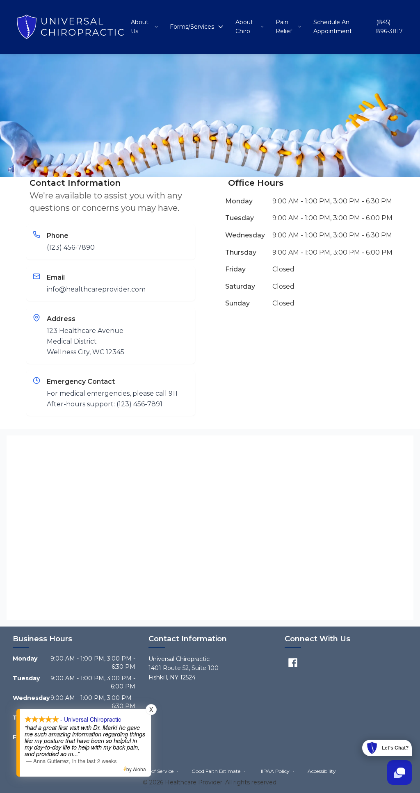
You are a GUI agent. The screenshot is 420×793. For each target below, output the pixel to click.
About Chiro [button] (244, 26)
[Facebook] (293, 662)
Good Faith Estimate (218, 771)
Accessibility (322, 771)
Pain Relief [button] (284, 26)
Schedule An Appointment (332, 26)
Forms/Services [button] (192, 26)
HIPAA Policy (276, 771)
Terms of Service (157, 771)
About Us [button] (139, 26)
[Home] (70, 26)
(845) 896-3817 (389, 26)
